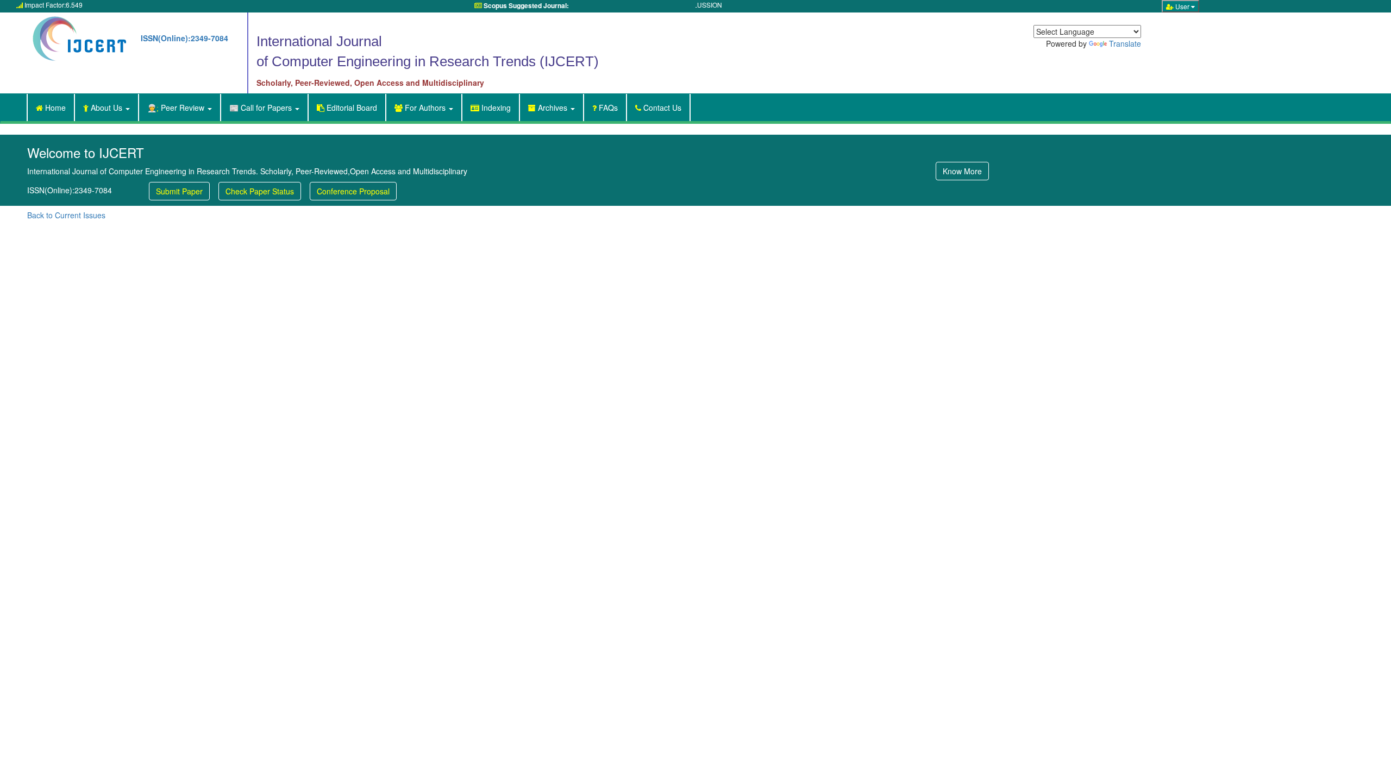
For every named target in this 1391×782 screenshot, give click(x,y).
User (1178, 6)
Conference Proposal (353, 191)
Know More (962, 171)
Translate (1125, 43)
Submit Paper (179, 191)
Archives (552, 107)
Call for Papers (261, 107)
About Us (103, 107)
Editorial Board (347, 107)
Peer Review (176, 107)
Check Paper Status (259, 191)
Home (51, 107)
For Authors (421, 107)
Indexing (495, 107)
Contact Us (661, 107)
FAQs (607, 107)
